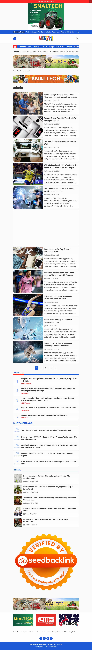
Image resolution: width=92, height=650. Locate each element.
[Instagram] (44, 638)
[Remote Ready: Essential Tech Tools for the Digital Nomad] (28, 127)
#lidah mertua (43, 52)
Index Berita (41, 632)
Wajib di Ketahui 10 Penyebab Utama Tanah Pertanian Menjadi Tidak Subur (48, 408)
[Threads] (47, 638)
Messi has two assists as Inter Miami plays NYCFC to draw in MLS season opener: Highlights (59, 275)
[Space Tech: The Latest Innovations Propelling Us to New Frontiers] (28, 352)
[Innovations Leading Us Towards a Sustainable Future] (28, 328)
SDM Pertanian (26, 384)
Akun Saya (23, 632)
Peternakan (24, 393)
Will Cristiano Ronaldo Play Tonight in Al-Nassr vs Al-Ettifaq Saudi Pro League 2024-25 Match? (60, 167)
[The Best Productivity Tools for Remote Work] (28, 150)
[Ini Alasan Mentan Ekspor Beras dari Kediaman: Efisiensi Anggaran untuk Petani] (18, 511)
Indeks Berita (31, 632)
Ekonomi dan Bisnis (24, 47)
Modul (45, 47)
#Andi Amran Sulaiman (57, 52)
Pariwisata (60, 47)
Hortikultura (37, 47)
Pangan (52, 47)
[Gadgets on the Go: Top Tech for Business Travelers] (28, 258)
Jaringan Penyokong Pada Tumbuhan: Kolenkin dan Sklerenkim (44, 415)
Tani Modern (25, 410)
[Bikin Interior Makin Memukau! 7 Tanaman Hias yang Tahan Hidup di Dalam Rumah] (18, 489)
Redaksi (64, 632)
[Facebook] (40, 638)
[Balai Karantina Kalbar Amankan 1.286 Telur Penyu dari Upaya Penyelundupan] (18, 522)
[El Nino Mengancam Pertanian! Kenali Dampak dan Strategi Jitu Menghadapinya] (18, 478)
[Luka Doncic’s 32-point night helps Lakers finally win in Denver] (28, 305)
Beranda (15, 632)
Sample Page (73, 632)
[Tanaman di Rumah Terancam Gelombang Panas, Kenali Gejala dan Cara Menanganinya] (18, 500)
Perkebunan (78, 47)
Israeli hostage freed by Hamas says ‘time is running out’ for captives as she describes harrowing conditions (60, 97)
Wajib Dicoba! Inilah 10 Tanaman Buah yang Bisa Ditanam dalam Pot (46, 430)
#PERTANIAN (31, 52)
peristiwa (68, 47)
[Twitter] (51, 638)
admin (18, 88)
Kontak (48, 632)
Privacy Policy (56, 632)
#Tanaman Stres (73, 52)
